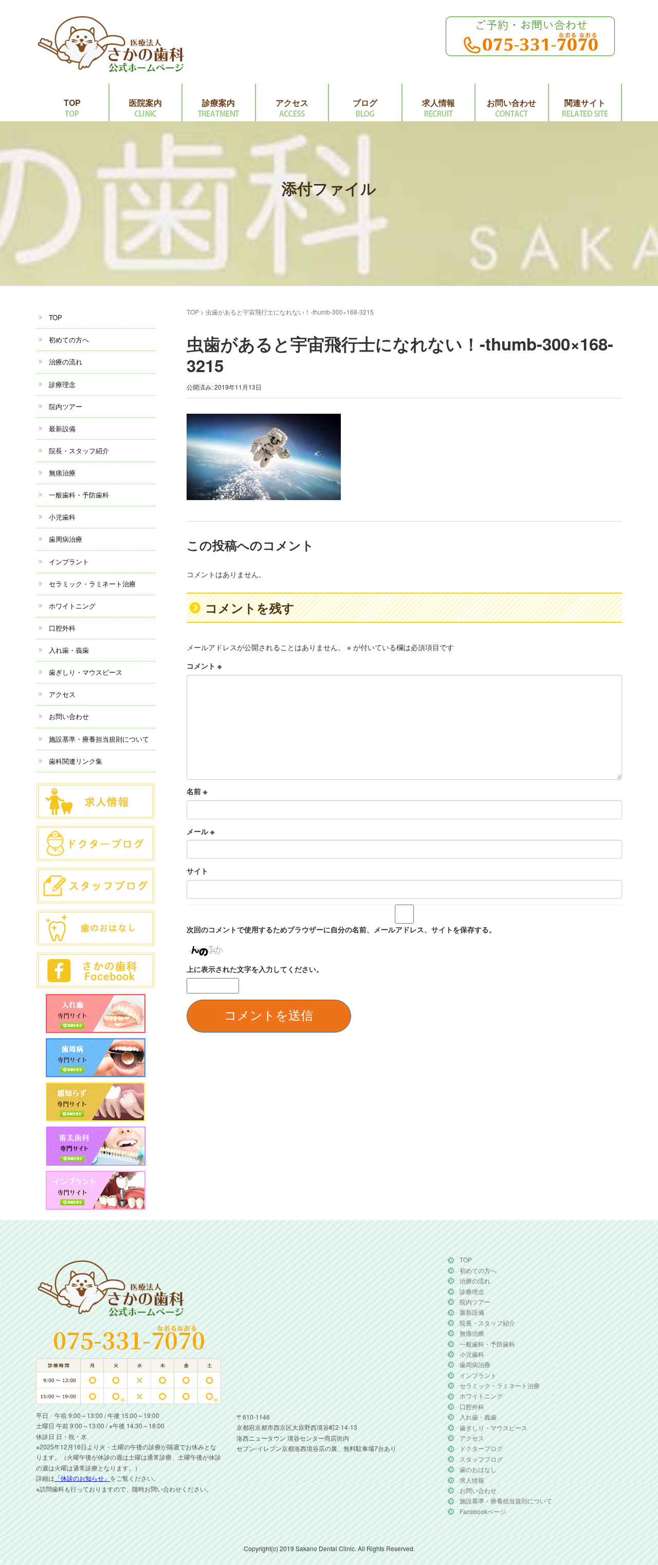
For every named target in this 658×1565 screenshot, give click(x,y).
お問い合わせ (511, 102)
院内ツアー (65, 406)
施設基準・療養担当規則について (99, 739)
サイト (197, 871)
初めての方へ (69, 339)
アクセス (292, 102)
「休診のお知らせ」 (82, 1478)
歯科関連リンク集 (75, 761)
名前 (197, 791)
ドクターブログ (481, 1448)
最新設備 (62, 428)
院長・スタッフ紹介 (79, 450)
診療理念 (62, 384)
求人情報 (438, 102)
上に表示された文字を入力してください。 (255, 969)
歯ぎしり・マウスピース (85, 672)
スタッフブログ (481, 1458)
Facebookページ (483, 1511)
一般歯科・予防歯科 (79, 495)
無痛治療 (62, 472)
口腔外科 (62, 628)
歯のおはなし (478, 1469)
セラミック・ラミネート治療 (92, 583)
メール (200, 831)
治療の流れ (65, 361)
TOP (72, 102)
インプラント (69, 561)
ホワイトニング (72, 606)
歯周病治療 (65, 539)
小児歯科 (62, 517)
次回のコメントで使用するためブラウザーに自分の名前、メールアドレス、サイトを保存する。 (341, 929)
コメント (204, 665)
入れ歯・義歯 (69, 650)
